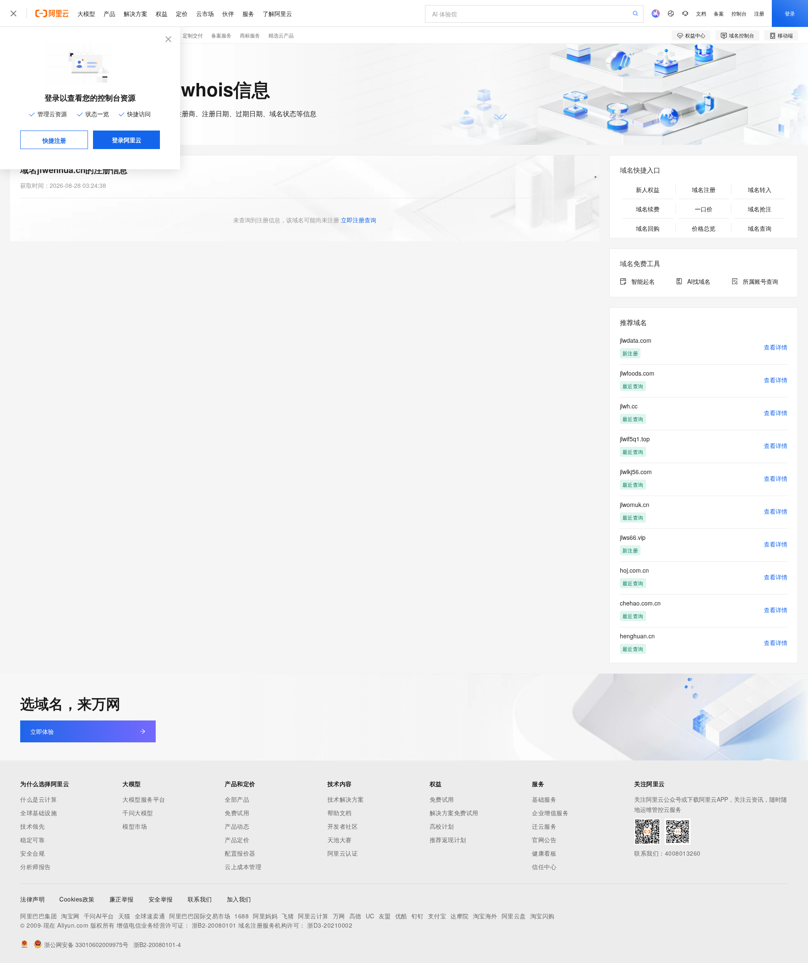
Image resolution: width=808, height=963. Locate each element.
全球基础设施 (38, 812)
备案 (719, 13)
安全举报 (161, 899)
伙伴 (228, 13)
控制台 (739, 13)
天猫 (124, 916)
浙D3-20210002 (329, 925)
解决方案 (135, 13)
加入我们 (239, 899)
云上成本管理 (243, 866)
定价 (182, 13)
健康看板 (544, 853)
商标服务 (250, 35)
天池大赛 (339, 839)
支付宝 (437, 916)
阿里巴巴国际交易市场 (199, 916)
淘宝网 (70, 916)
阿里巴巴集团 (38, 916)
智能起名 (643, 281)
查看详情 (775, 347)
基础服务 (544, 799)
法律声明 (32, 899)
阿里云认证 (342, 853)
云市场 (205, 13)
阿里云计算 (313, 916)
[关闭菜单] (13, 13)
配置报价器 (240, 853)
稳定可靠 (32, 839)
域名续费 (647, 209)
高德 (355, 916)
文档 (701, 13)
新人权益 (647, 189)
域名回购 (647, 228)
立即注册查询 (358, 220)
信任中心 (544, 866)
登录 (790, 13)
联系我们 (200, 899)
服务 (248, 13)
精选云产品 (281, 35)
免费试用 (237, 812)
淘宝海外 (485, 916)
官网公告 (544, 839)
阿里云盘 (514, 916)
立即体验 (42, 731)
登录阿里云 (126, 140)
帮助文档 (339, 812)
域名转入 (759, 189)
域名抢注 (759, 209)
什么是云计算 (38, 799)
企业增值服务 (550, 812)
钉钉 (418, 916)
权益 (161, 13)
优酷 (401, 916)
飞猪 (288, 916)
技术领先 (32, 826)
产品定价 (237, 839)
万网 (339, 916)
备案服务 (221, 35)
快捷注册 (54, 140)
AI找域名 (698, 281)
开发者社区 (342, 826)
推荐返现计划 (448, 839)
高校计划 (442, 826)
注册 (759, 13)
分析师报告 (35, 866)
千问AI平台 (99, 916)
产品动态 (237, 826)
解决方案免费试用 (454, 812)
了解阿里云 (277, 13)
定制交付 (193, 35)
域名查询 (759, 228)
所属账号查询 (760, 281)
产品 (109, 13)
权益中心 (695, 35)
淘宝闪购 (542, 916)
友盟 (385, 916)
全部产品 (237, 799)
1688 (241, 916)
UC (370, 916)
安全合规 (32, 853)
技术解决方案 (345, 799)
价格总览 (703, 228)
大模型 (86, 13)
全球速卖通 (150, 916)
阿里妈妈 (265, 916)
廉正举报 (121, 899)
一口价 (703, 209)
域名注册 (703, 189)
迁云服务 (544, 826)
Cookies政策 (77, 899)
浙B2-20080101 (214, 925)
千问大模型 (137, 812)
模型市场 (134, 826)
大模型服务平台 (143, 799)
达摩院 (459, 916)
